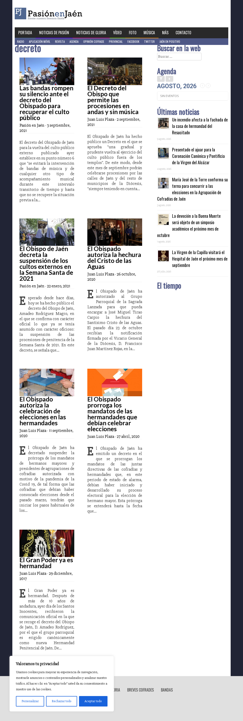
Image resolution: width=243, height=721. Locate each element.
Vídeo (117, 32)
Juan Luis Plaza (100, 119)
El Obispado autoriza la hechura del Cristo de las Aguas (114, 257)
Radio (20, 41)
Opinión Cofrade (93, 41)
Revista (60, 41)
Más (165, 32)
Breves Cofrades (140, 690)
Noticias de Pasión (54, 32)
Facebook (133, 41)
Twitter (149, 41)
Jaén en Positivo (169, 41)
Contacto (183, 32)
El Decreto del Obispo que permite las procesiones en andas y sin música (113, 100)
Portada (25, 32)
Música (149, 32)
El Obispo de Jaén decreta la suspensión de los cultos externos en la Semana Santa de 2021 (46, 263)
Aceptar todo (93, 701)
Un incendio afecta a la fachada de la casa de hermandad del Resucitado (200, 125)
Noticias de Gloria (91, 32)
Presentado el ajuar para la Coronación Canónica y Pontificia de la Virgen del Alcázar (198, 155)
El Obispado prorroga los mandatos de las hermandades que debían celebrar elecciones (112, 414)
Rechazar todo (61, 701)
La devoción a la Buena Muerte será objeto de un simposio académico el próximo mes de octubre (189, 225)
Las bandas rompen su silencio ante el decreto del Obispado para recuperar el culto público (46, 102)
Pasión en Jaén (61, 14)
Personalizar (30, 701)
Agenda (74, 41)
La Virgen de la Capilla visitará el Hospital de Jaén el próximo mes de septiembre (200, 258)
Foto (132, 32)
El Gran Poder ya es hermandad (46, 563)
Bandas (167, 690)
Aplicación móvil (39, 41)
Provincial (116, 41)
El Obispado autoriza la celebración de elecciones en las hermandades (42, 411)
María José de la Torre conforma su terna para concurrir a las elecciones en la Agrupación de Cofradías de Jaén (192, 189)
